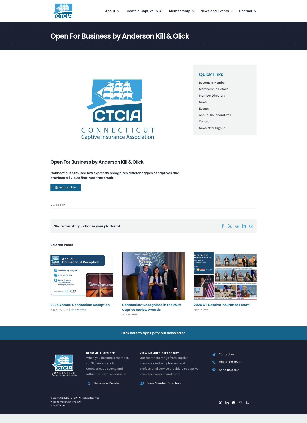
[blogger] (233, 402)
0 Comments (78, 309)
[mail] (240, 402)
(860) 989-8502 (230, 362)
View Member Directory (164, 383)
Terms (61, 405)
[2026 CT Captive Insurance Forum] (225, 276)
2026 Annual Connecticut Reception (80, 305)
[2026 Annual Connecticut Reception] (81, 276)
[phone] (247, 402)
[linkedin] (227, 402)
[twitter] (220, 402)
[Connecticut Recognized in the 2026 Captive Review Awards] (153, 276)
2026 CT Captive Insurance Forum (222, 305)
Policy (53, 405)
